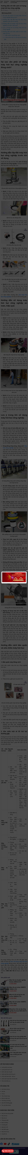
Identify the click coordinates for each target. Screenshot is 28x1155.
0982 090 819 (9, 1151)
